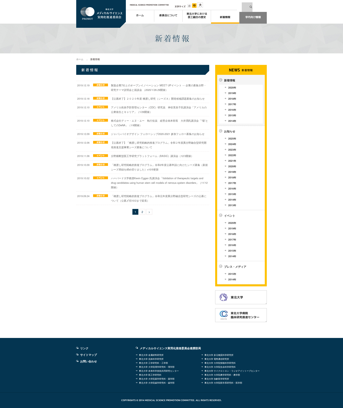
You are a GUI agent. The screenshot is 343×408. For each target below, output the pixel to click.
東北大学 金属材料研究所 (151, 354)
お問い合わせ (88, 361)
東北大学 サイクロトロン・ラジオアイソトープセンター (232, 370)
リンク (84, 348)
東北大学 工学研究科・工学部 (153, 362)
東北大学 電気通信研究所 (216, 358)
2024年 (232, 144)
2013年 (232, 205)
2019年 (232, 93)
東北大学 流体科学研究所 (151, 358)
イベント (229, 215)
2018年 (232, 98)
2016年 (232, 110)
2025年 (232, 138)
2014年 (232, 121)
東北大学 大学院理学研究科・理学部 (156, 366)
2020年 (232, 87)
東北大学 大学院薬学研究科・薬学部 (156, 378)
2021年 (232, 161)
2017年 (232, 104)
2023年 (232, 149)
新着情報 (229, 80)
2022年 (232, 155)
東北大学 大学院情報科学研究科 (220, 362)
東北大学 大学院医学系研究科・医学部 (223, 382)
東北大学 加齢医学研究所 (216, 378)
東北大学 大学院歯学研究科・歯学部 (156, 382)
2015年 (232, 115)
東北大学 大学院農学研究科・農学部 (222, 374)
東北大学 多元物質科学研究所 (218, 354)
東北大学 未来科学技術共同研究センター (159, 370)
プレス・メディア (235, 266)
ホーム (79, 59)
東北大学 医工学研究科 (150, 374)
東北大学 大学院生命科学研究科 (220, 366)
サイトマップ (88, 355)
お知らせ (229, 131)
